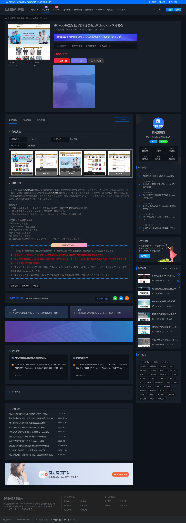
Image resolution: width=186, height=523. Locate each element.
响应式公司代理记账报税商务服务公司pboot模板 (28, 414)
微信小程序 (159, 383)
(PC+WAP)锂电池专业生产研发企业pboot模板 (27, 450)
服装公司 (153, 391)
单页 (149, 387)
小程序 (149, 383)
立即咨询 (122, 119)
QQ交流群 (144, 256)
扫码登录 (163, 378)
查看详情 (18, 376)
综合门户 (163, 374)
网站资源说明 (82, 358)
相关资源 (41, 119)
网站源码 (78, 9)
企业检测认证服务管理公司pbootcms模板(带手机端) (98, 313)
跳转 (168, 383)
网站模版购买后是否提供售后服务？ (31, 358)
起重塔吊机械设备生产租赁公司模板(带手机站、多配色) (31, 418)
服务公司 (151, 395)
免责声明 (123, 501)
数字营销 (143, 399)
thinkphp (153, 378)
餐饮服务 (143, 370)
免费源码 (100, 9)
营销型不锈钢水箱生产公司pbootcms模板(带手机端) (165, 327)
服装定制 (25, 286)
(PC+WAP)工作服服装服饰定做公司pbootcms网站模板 (158, 196)
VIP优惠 (153, 2)
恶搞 (175, 383)
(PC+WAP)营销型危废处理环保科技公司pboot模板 (29, 432)
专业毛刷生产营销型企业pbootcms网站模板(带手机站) (34, 313)
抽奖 (141, 383)
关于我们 (107, 501)
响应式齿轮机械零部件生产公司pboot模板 (165, 340)
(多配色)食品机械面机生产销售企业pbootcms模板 (165, 288)
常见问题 (27, 119)
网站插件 (111, 9)
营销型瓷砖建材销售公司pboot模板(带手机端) (27, 427)
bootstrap (163, 370)
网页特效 (89, 9)
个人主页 (161, 399)
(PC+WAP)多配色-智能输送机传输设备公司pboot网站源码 (165, 301)
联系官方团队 (122, 474)
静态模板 (67, 9)
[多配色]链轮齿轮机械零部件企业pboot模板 (158, 229)
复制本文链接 (104, 299)
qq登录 (172, 378)
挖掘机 (156, 362)
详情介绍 (13, 119)
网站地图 (58, 520)
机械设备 (147, 362)
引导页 (157, 387)
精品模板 (46, 9)
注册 (169, 9)
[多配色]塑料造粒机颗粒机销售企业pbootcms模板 (29, 446)
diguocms (153, 374)
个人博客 (173, 374)
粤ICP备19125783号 (71, 520)
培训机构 (153, 366)
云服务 (142, 395)
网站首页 (34, 9)
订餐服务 (153, 370)
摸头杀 (142, 387)
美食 (171, 366)
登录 (177, 9)
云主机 (162, 391)
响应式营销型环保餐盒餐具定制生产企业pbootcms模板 (31, 455)
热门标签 (162, 2)
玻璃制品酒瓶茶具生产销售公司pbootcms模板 (27, 436)
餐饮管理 (173, 370)
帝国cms (143, 374)
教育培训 (143, 366)
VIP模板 (56, 9)
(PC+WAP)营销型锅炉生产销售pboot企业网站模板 (165, 276)
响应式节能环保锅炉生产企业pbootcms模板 (26, 441)
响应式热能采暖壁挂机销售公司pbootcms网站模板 (165, 314)
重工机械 (165, 362)
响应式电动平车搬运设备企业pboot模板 (158, 176)
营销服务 (171, 395)
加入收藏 (97, 61)
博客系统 (143, 378)
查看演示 (80, 61)
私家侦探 (161, 395)
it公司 (170, 391)
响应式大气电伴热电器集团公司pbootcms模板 (27, 423)
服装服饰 (29, 190)
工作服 (68, 208)
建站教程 (121, 9)
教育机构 (163, 366)
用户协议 (107, 505)
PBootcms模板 (32, 18)
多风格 (152, 399)
